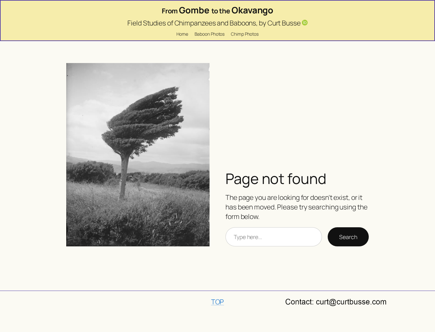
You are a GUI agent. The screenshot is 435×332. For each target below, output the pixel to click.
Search (348, 237)
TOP (217, 301)
